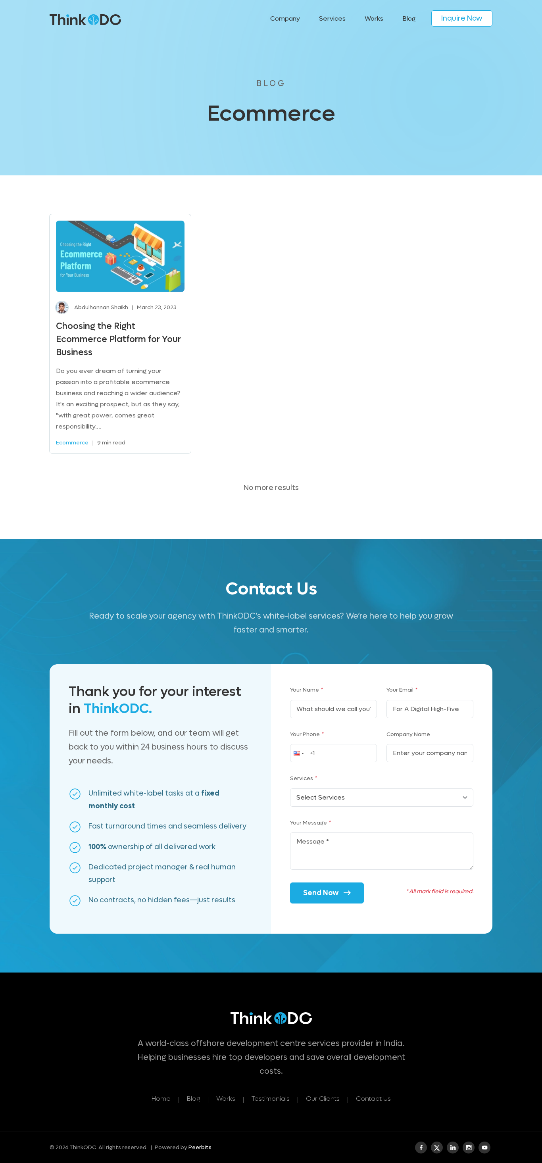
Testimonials (271, 1098)
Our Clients (323, 1098)
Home (161, 1098)
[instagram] (469, 1147)
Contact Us (373, 1098)
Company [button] (285, 18)
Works (374, 18)
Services (303, 778)
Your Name (306, 690)
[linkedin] (453, 1147)
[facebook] (421, 1147)
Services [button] (332, 18)
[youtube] (484, 1147)
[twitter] (437, 1147)
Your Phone (306, 734)
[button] (298, 753)
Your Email (401, 690)
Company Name (408, 734)
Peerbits (199, 1147)
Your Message (310, 823)
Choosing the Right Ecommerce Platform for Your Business (118, 339)
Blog (408, 18)
